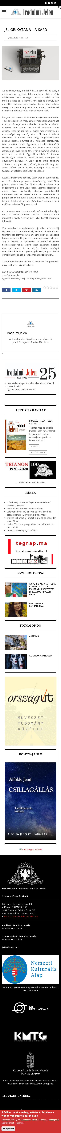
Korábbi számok (38, 452)
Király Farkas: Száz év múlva (32, 482)
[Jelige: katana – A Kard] (30, 63)
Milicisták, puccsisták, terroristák (24, 832)
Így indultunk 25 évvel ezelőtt (21, 389)
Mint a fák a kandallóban (36, 604)
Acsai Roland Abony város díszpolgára (25, 508)
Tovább (34, 446)
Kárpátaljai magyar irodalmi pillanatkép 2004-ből (31, 383)
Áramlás (34, 636)
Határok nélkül (14, 386)
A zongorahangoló (40, 655)
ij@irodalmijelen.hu (11, 947)
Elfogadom (8, 1128)
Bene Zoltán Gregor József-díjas (22, 530)
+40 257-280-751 (12, 916)
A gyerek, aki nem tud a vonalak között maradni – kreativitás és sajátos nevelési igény (42, 589)
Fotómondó (30, 625)
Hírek (30, 493)
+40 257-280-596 (29, 916)
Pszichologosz (30, 573)
